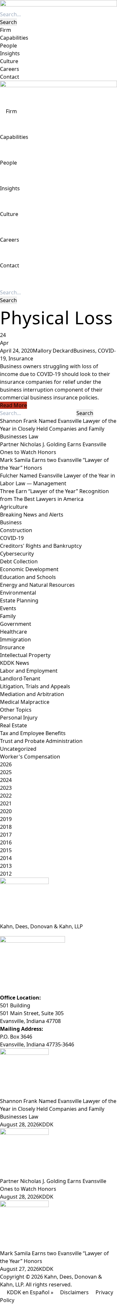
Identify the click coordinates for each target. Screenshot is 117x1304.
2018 (6, 826)
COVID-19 (12, 538)
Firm (5, 30)
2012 (6, 873)
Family (8, 616)
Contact (9, 76)
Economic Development (29, 569)
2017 (6, 834)
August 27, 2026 (19, 1268)
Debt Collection (19, 561)
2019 (6, 819)
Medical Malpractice (24, 702)
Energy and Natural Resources (37, 584)
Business (84, 350)
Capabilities (14, 37)
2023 (6, 787)
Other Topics (16, 709)
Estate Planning (19, 600)
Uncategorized (18, 748)
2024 (6, 780)
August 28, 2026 (19, 1124)
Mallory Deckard (53, 350)
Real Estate (13, 725)
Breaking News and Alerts (31, 514)
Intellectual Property (25, 655)
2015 (6, 850)
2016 (6, 842)
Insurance (20, 358)
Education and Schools (28, 577)
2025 (6, 772)
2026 (6, 764)
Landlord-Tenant (20, 678)
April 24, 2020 (16, 350)
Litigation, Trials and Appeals (35, 686)
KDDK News (14, 662)
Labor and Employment (29, 670)
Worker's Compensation (30, 756)
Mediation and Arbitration (32, 694)
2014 (6, 858)
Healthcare (13, 631)
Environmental (18, 592)
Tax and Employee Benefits (33, 733)
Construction (16, 530)
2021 (6, 803)
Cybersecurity (17, 553)
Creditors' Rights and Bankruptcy (41, 545)
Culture (9, 61)
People (8, 45)
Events (8, 608)
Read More (13, 405)
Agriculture (14, 506)
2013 (6, 865)
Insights (10, 53)
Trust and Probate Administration (41, 741)
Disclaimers (74, 1292)
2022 (6, 795)
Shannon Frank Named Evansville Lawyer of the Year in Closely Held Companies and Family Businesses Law (58, 428)
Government (15, 623)
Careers (9, 69)
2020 (6, 811)
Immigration (15, 639)
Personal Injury (18, 717)
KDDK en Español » (30, 1292)
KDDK (46, 1124)
